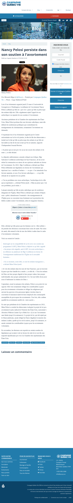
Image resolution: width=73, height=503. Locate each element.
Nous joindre (5, 472)
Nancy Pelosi (26, 342)
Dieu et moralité (25, 470)
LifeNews (19, 97)
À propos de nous (26, 10)
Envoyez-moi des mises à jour (61, 65)
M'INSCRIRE (19, 16)
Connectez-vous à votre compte (59, 497)
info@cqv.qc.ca (60, 474)
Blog (38, 10)
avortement (5, 342)
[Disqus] (24, 376)
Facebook (42, 462)
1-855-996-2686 (61, 471)
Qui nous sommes (7, 462)
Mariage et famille (25, 465)
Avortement (23, 459)
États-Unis (12, 342)
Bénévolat (4, 467)
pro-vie (33, 207)
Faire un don (5, 475)
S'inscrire (61, 100)
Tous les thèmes (25, 473)
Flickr (41, 464)
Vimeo (41, 470)
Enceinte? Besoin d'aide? (49, 20)
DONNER (55, 16)
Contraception (24, 468)
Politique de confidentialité (41, 497)
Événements (5, 470)
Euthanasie (23, 462)
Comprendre (49, 10)
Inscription (4, 464)
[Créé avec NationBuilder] (3, 486)
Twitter (41, 467)
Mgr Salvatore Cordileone (37, 342)
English (4, 20)
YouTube (42, 472)
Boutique (68, 10)
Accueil (4, 43)
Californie (19, 342)
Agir (58, 10)
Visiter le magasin (61, 107)
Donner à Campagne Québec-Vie (61, 92)
